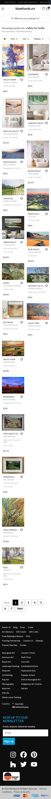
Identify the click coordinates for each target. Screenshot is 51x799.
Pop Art (5, 679)
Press (22, 627)
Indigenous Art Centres (31, 684)
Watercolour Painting (11, 697)
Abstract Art (7, 657)
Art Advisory (7, 631)
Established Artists (29, 666)
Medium (37, 39)
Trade (30, 627)
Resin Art (6, 688)
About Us (6, 627)
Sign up (9, 741)
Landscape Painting (10, 666)
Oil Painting (7, 675)
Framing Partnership (11, 640)
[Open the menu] (3, 8)
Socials (23, 645)
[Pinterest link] (36, 758)
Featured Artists (28, 670)
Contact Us (28, 640)
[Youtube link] (36, 768)
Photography (8, 684)
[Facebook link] (25, 758)
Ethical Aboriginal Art (31, 679)
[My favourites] (43, 8)
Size (24, 39)
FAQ (28, 636)
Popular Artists (28, 675)
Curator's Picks (28, 653)
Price (13, 39)
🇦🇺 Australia (17, 703)
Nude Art (6, 670)
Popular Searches (9, 645)
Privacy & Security (22, 791)
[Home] (25, 8)
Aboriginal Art (8, 653)
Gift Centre (21, 631)
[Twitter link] (25, 768)
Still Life (5, 693)
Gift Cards (33, 631)
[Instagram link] (15, 758)
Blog (15, 627)
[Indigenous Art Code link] (25, 776)
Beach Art (6, 661)
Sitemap (39, 640)
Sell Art (24, 688)
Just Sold (25, 661)
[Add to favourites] (21, 80)
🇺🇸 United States (20, 707)
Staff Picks (26, 657)
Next (20, 608)
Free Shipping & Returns (12, 636)
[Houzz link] (15, 768)
